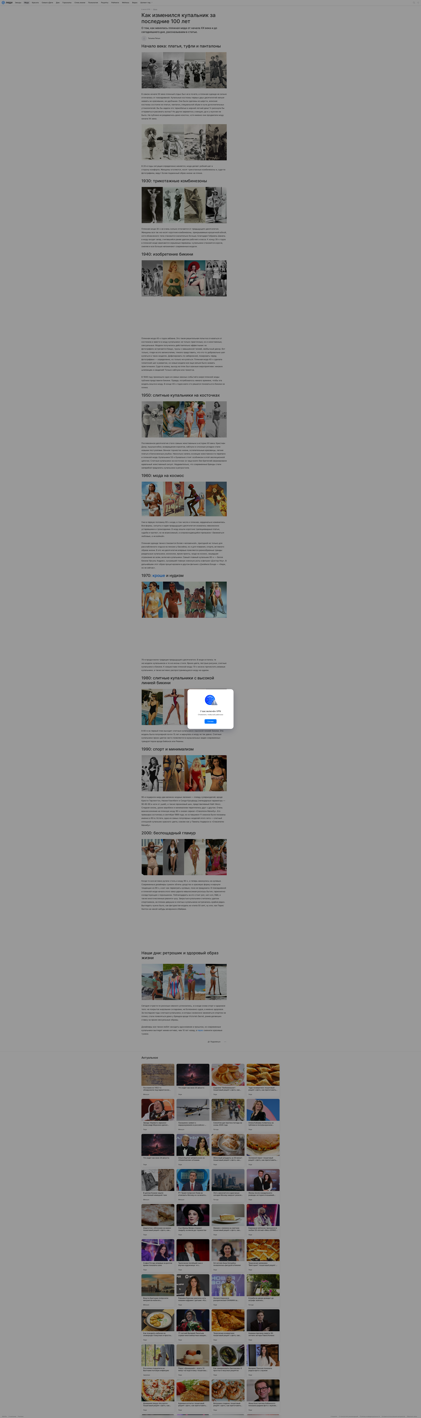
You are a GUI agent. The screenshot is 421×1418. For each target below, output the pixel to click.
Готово (211, 721)
